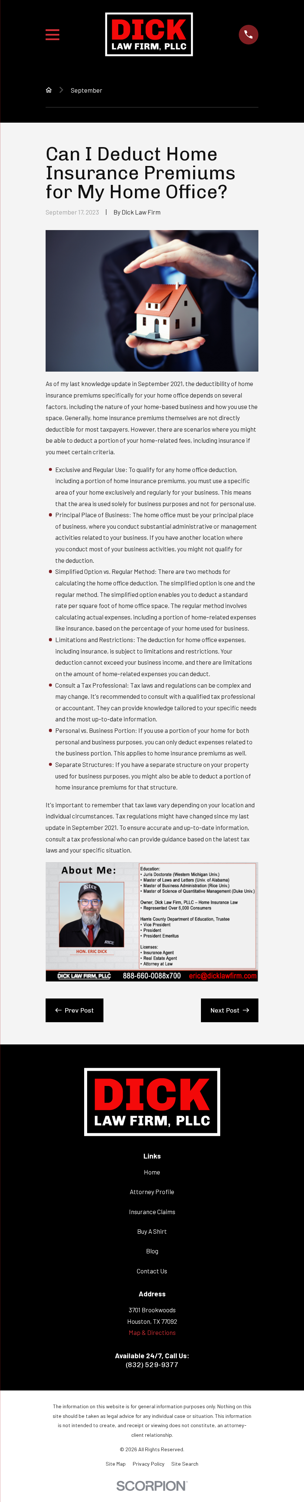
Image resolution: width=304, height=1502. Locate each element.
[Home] (149, 34)
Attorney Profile (152, 1191)
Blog (152, 1251)
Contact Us (152, 1271)
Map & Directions (152, 1332)
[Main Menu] (52, 34)
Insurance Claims (152, 1211)
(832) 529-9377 (152, 1364)
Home (152, 1172)
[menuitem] (116, 1464)
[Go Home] (49, 90)
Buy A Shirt (152, 1231)
